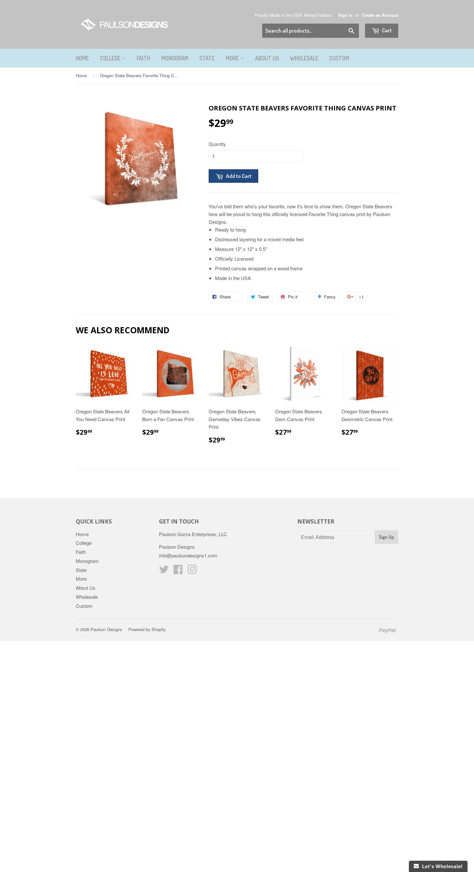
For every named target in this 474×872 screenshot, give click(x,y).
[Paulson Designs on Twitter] (164, 571)
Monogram (174, 58)
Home (82, 58)
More (233, 58)
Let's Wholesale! (441, 866)
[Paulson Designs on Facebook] (178, 571)
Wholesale (304, 58)
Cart (386, 30)
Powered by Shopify (147, 629)
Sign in (345, 15)
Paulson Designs (106, 629)
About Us (267, 58)
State (207, 58)
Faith (143, 58)
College (111, 58)
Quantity (217, 144)
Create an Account (380, 15)
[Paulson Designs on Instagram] (192, 571)
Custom (339, 58)
